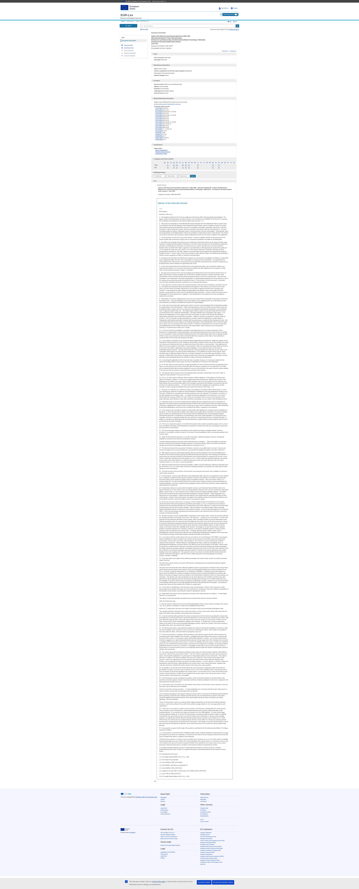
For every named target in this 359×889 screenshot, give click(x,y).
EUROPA (123, 21)
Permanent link (128, 45)
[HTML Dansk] (173, 165)
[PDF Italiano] (198, 167)
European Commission (206, 838)
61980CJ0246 (159, 136)
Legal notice (164, 808)
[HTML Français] (188, 165)
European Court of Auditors (207, 844)
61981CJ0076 (159, 137)
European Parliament (205, 832)
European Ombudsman (206, 854)
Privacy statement (165, 814)
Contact (163, 799)
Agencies (202, 864)
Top (155, 781)
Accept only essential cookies (223, 882)
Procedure (157, 80)
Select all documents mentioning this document (167, 104)
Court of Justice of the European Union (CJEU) (212, 840)
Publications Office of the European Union (146, 797)
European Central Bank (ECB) (208, 842)
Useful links (203, 801)
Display (193, 176)
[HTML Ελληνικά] (182, 165)
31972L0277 (158, 132)
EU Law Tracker (204, 821)
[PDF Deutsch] (176, 167)
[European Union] (125, 829)
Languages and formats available (164, 159)
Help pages (164, 797)
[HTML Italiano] (198, 165)
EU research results (205, 812)
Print (235, 21)
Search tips (145, 29)
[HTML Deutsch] (176, 165)
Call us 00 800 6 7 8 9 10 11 (168, 832)
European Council (205, 834)
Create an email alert (130, 53)
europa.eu (132, 832)
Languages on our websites (168, 852)
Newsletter (203, 799)
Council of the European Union (208, 836)
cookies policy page (158, 881)
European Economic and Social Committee (211, 848)
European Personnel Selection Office (210, 860)
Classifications (158, 145)
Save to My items (129, 50)
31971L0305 (158, 108)
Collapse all (233, 51)
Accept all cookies (204, 882)
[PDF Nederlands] (213, 167)
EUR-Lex (127, 15)
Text (123, 37)
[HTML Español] (167, 165)
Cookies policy (164, 810)
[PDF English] (185, 167)
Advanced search (234, 29)
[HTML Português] (219, 165)
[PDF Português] (219, 167)
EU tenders (203, 810)
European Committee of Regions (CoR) (210, 850)
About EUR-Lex (204, 797)
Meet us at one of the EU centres (169, 838)
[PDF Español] (167, 167)
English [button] (235, 8)
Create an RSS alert (129, 56)
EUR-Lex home (130, 21)
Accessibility (164, 812)
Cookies (163, 858)
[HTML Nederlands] (213, 165)
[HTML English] (185, 165)
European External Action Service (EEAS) (211, 846)
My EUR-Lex (224, 8)
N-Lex (201, 819)
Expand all (225, 51)
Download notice (129, 48)
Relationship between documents (164, 98)
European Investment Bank (207, 852)
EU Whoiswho (204, 814)
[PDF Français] (188, 167)
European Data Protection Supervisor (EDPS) (212, 856)
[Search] (237, 25)
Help (230, 21)
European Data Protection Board (208, 858)
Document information (129, 40)
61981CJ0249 (159, 139)
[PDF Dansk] (173, 167)
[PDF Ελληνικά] (182, 167)
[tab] (194, 54)
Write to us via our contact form (169, 836)
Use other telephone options (168, 834)
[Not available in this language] (164, 165)
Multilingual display (159, 172)
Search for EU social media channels (170, 845)
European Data (204, 808)
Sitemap (163, 801)
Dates (155, 54)
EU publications (204, 816)
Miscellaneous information (162, 65)
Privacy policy (164, 854)
